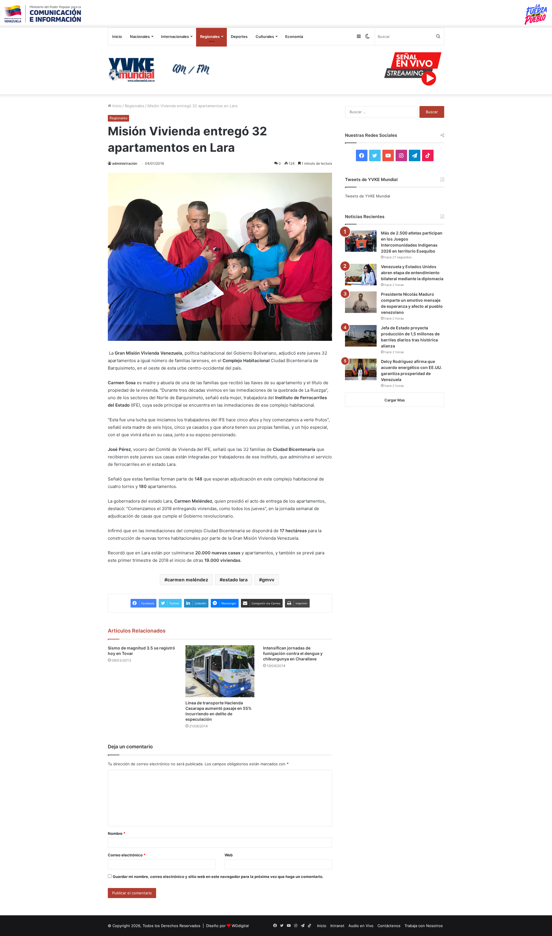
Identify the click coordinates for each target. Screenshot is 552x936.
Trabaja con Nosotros (424, 925)
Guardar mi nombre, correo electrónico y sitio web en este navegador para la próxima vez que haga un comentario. (218, 876)
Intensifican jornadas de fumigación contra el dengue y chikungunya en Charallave (293, 653)
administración (124, 163)
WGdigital (240, 925)
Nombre (116, 833)
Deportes (239, 36)
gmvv (268, 580)
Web (229, 855)
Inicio (117, 36)
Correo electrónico (126, 855)
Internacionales (175, 36)
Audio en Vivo (360, 925)
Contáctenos (388, 925)
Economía (294, 36)
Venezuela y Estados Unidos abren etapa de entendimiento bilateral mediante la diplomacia (412, 272)
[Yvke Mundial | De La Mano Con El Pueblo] (161, 70)
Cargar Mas (394, 400)
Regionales (210, 36)
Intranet (337, 925)
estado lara (235, 580)
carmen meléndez (187, 580)
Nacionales (140, 36)
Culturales (265, 36)
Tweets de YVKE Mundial (367, 196)
